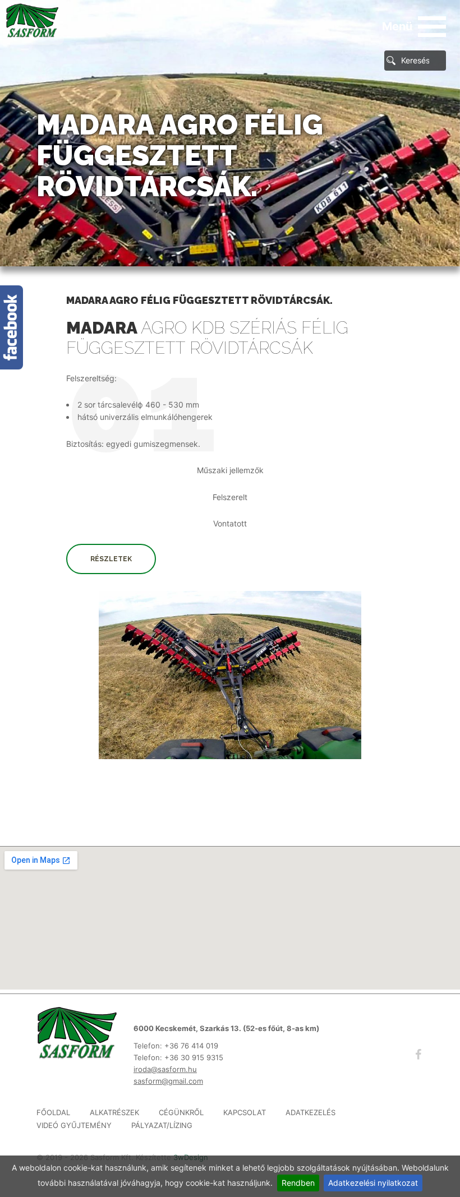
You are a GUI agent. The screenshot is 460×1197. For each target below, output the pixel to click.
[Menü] (432, 26)
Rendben (298, 1182)
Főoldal (53, 1112)
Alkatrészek (114, 1112)
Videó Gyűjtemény (74, 1125)
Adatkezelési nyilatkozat (373, 1182)
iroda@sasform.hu (165, 1069)
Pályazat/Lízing (161, 1125)
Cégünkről (181, 1112)
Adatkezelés (310, 1112)
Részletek (111, 559)
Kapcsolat (244, 1112)
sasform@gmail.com (168, 1080)
